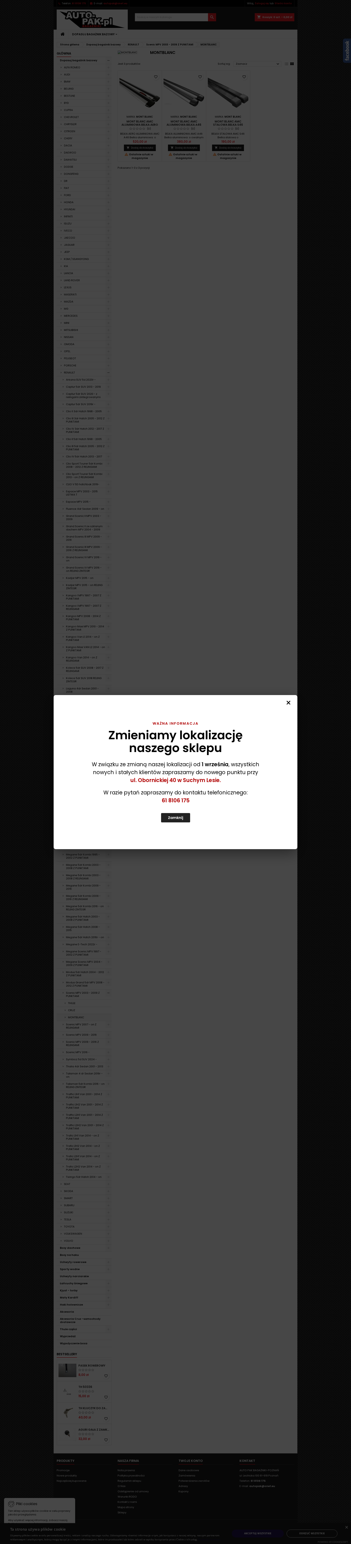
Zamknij (175, 817)
